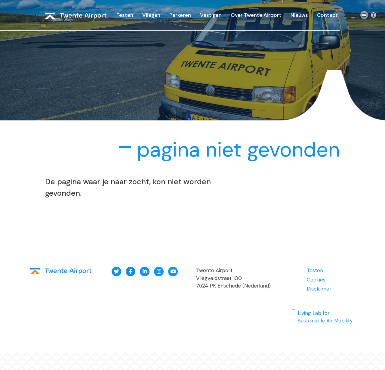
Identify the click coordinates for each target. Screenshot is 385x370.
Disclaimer (319, 288)
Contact (327, 15)
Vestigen (211, 15)
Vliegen (151, 15)
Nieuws (299, 15)
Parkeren (180, 15)
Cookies (316, 279)
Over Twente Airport (256, 15)
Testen (124, 15)
